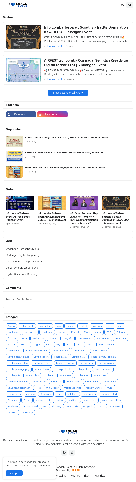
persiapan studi (109, 394)
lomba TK (56, 381)
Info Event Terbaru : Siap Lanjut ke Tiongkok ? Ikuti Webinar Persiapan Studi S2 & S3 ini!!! (84, 218)
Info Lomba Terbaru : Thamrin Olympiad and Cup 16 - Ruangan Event (65, 167)
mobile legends (72, 387)
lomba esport (41, 357)
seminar (59, 400)
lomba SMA (82, 375)
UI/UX (101, 406)
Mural (110, 387)
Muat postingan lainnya (66, 92)
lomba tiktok (39, 381)
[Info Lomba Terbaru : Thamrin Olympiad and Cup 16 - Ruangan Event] (14, 172)
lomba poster (82, 369)
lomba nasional (107, 363)
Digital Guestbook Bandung (22, 274)
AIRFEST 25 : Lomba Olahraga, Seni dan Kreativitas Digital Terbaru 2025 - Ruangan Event (86, 62)
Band (58, 326)
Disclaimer (61, 475)
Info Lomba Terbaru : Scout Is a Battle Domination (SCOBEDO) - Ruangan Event (86, 29)
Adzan (11, 326)
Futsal (24, 338)
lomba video (92, 381)
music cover (14, 394)
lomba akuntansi (107, 344)
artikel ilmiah (27, 326)
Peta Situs (99, 475)
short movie (90, 400)
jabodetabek (103, 338)
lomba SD (49, 375)
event (98, 332)
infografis (67, 338)
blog (120, 326)
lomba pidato (42, 369)
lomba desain (99, 350)
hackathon (38, 338)
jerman (12, 344)
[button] (4, 5)
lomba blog (14, 350)
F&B (109, 332)
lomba (89, 344)
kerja (58, 344)
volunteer (115, 406)
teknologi (56, 406)
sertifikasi (74, 400)
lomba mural (87, 363)
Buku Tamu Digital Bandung (22, 267)
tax (44, 406)
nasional (30, 394)
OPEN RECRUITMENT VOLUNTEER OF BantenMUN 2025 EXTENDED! (65, 152)
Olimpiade (46, 394)
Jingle (24, 344)
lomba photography (18, 369)
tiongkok (88, 406)
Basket (83, 326)
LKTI (78, 344)
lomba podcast (62, 369)
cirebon (62, 332)
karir (48, 344)
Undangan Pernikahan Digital (23, 248)
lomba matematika (18, 363)
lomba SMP (100, 375)
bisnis (110, 326)
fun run (12, 338)
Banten (70, 326)
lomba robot (32, 375)
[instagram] (72, 453)
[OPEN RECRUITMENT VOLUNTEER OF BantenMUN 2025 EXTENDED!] (14, 156)
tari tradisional (30, 406)
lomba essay (60, 357)
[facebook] (64, 453)
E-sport (75, 332)
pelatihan (72, 394)
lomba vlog (110, 381)
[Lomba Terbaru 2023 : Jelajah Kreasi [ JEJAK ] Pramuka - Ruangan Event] (14, 141)
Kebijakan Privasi (80, 475)
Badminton (45, 326)
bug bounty (30, 332)
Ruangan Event (63, 467)
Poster (27, 400)
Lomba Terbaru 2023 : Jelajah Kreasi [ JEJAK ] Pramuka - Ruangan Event (66, 137)
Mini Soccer (52, 387)
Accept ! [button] (14, 473)
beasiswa (97, 326)
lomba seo (65, 375)
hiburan (53, 338)
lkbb (69, 344)
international (84, 338)
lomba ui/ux (73, 381)
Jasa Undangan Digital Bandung (24, 261)
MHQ (38, 387)
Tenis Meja (72, 406)
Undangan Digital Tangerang (22, 255)
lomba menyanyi (42, 363)
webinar (12, 412)
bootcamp (13, 332)
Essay (87, 332)
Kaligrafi (36, 344)
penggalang (89, 394)
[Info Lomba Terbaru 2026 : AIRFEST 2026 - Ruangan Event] (20, 203)
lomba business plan (37, 350)
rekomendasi (43, 400)
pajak (59, 394)
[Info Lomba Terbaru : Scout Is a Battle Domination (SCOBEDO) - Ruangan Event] (23, 37)
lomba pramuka (102, 369)
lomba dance (80, 350)
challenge (47, 332)
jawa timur (120, 338)
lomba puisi (14, 375)
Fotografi (121, 332)
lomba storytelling (18, 381)
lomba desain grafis (18, 357)
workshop (27, 412)
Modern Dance (94, 387)
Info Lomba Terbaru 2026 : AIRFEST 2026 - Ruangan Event (19, 216)
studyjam (13, 406)
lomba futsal (78, 357)
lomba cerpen (60, 350)
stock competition (111, 400)
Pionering (13, 400)
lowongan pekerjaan (19, 387)
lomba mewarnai (65, 363)
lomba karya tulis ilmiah (103, 357)
